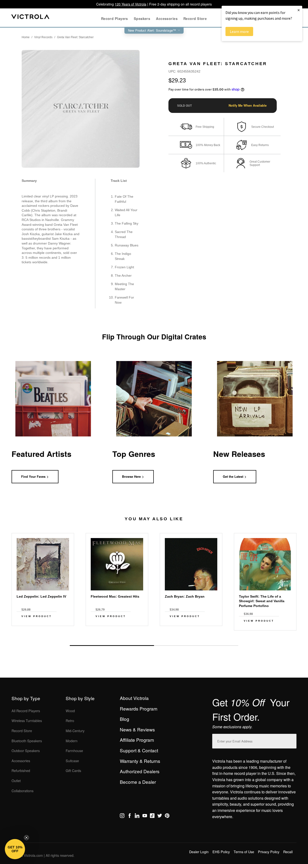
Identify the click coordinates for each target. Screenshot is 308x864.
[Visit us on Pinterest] (167, 816)
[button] (15, 849)
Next (154, 634)
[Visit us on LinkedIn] (137, 816)
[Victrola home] (30, 17)
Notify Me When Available (248, 105)
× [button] (298, 10)
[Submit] (291, 740)
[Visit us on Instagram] (122, 816)
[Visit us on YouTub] (144, 816)
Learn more (239, 31)
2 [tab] (196, 645)
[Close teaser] (26, 837)
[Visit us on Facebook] (129, 816)
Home (26, 37)
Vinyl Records (43, 37)
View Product (36, 616)
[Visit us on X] (159, 816)
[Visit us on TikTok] (152, 816)
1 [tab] (112, 645)
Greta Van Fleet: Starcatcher (75, 37)
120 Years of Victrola (130, 4)
